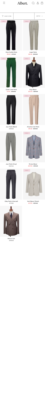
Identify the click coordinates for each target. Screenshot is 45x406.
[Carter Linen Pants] (11, 72)
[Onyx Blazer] (34, 72)
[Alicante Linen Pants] (34, 109)
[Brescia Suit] (11, 221)
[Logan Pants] (34, 35)
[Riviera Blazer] (34, 146)
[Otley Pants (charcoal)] (11, 184)
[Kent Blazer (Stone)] (34, 184)
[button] (33, 3)
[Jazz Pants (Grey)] (11, 146)
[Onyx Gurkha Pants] (11, 35)
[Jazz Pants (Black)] (11, 109)
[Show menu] (4, 3)
